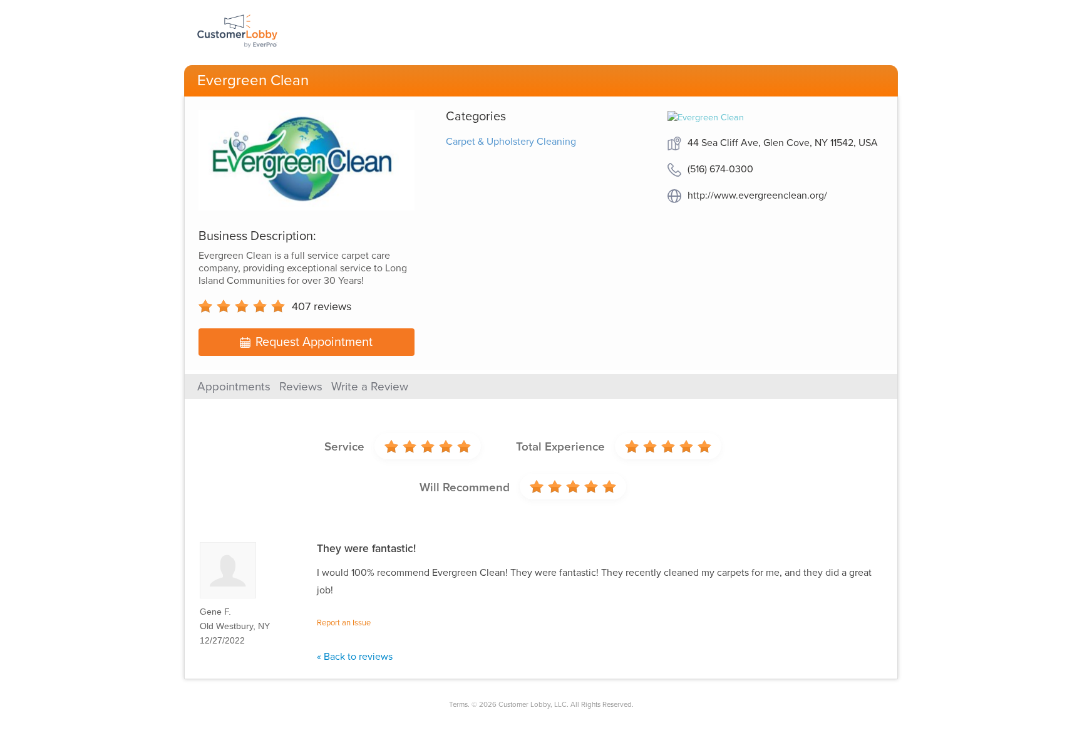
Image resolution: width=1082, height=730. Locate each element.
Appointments (233, 387)
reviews (321, 306)
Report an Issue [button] (344, 623)
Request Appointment (314, 342)
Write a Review (369, 387)
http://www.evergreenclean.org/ (757, 195)
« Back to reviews (355, 656)
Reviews (300, 387)
